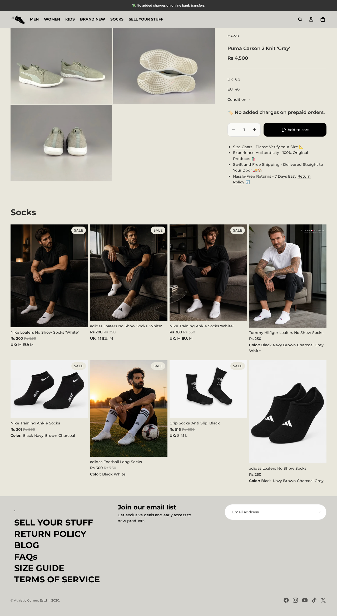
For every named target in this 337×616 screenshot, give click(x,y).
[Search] (300, 19)
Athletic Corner (26, 600)
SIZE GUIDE (39, 568)
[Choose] (318, 319)
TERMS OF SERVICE (57, 579)
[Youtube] (305, 600)
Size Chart (242, 146)
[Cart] (323, 19)
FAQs (25, 557)
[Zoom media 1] (61, 66)
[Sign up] (318, 512)
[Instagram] (295, 600)
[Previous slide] (257, 276)
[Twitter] (323, 600)
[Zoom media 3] (61, 143)
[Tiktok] (314, 600)
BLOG (26, 545)
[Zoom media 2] (164, 66)
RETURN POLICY (50, 534)
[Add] (80, 319)
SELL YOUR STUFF (53, 522)
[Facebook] (286, 600)
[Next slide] (318, 276)
